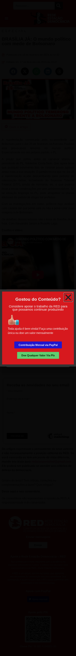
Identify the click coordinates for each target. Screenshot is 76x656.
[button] (68, 297)
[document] (38, 328)
